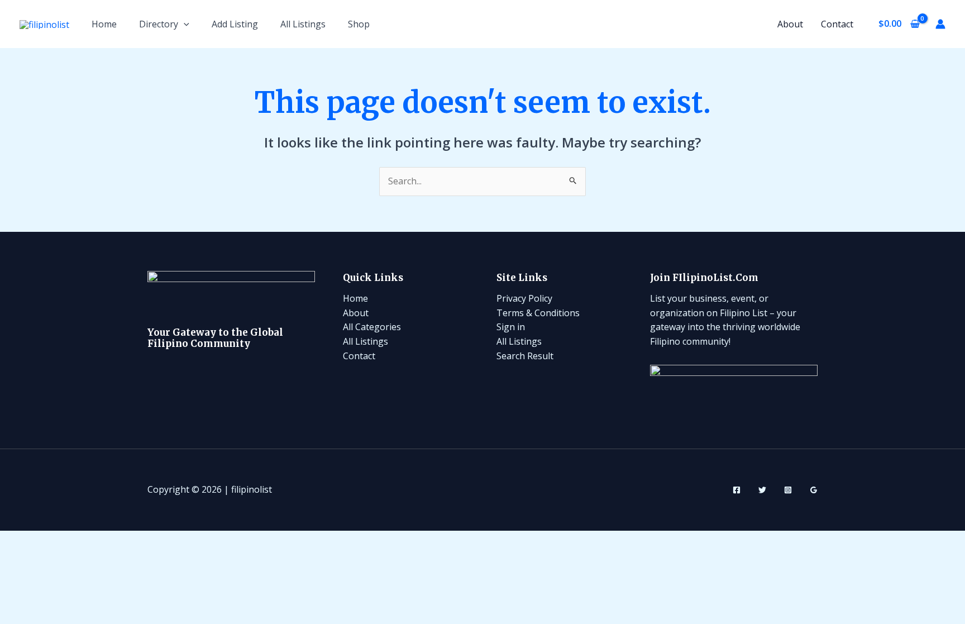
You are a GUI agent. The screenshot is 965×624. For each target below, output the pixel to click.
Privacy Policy (524, 298)
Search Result (524, 356)
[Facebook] (737, 490)
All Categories (372, 327)
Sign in (510, 327)
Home (104, 24)
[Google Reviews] (814, 490)
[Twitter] (762, 490)
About (790, 24)
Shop (359, 24)
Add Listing (235, 24)
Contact (837, 24)
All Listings (303, 24)
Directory (158, 24)
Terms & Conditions (538, 313)
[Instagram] (788, 490)
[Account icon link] (940, 24)
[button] (183, 24)
